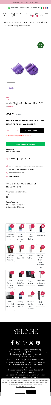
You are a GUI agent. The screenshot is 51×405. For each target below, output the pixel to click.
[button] (32, 130)
